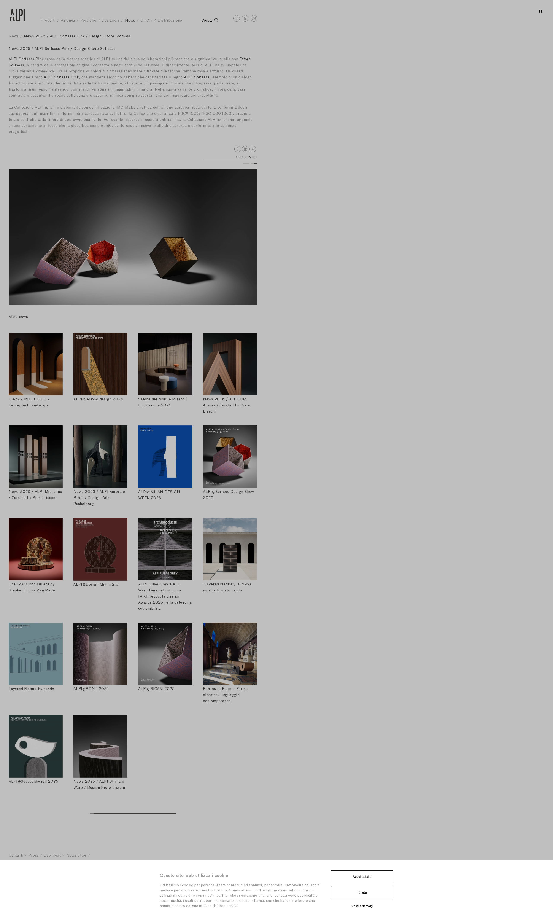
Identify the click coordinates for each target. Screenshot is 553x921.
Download (52, 855)
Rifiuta (362, 892)
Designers (111, 20)
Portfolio (88, 20)
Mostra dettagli (362, 906)
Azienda (68, 20)
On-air (146, 20)
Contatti (16, 855)
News (130, 20)
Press (33, 855)
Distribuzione (170, 20)
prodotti (48, 20)
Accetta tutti (362, 876)
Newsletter (76, 855)
